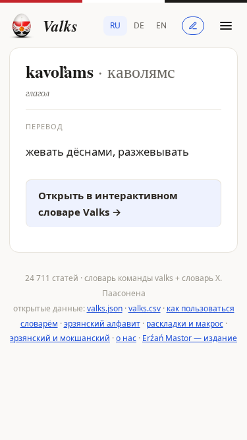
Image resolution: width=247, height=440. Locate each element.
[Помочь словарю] (193, 25)
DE (139, 25)
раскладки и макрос (184, 323)
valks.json (105, 308)
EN (161, 25)
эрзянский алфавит (102, 323)
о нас (126, 338)
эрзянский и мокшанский (60, 338)
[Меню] (226, 26)
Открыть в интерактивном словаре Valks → (108, 203)
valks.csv (144, 308)
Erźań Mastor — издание (189, 338)
